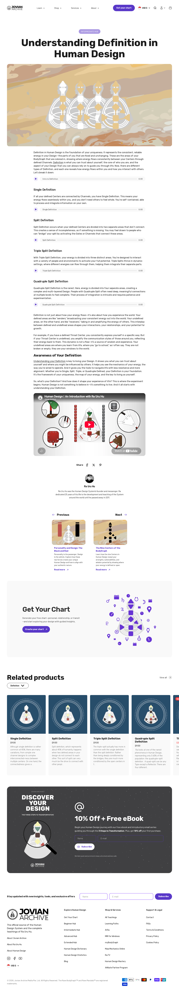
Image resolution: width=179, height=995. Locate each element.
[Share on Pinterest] (100, 465)
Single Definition (20, 738)
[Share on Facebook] (87, 465)
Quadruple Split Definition (145, 740)
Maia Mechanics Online (115, 949)
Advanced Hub (70, 936)
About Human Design (16, 951)
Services (75, 8)
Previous (63, 514)
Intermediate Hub (72, 930)
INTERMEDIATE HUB (89, 31)
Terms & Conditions (155, 930)
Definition (58, 162)
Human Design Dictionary (75, 949)
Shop (56, 8)
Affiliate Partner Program (116, 968)
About (93, 8)
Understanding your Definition (50, 361)
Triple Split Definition (106, 738)
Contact (150, 917)
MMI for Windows (112, 936)
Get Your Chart (71, 917)
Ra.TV (107, 955)
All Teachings (111, 917)
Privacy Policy (152, 936)
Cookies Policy (152, 942)
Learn (39, 8)
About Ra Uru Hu (14, 944)
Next (118, 514)
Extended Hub (70, 942)
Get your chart (123, 8)
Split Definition (61, 738)
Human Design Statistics (75, 955)
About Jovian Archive (17, 938)
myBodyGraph (111, 942)
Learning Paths (112, 924)
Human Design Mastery (115, 961)
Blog (66, 961)
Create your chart (34, 629)
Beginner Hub (70, 924)
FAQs (148, 924)
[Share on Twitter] (93, 465)
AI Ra (107, 930)
